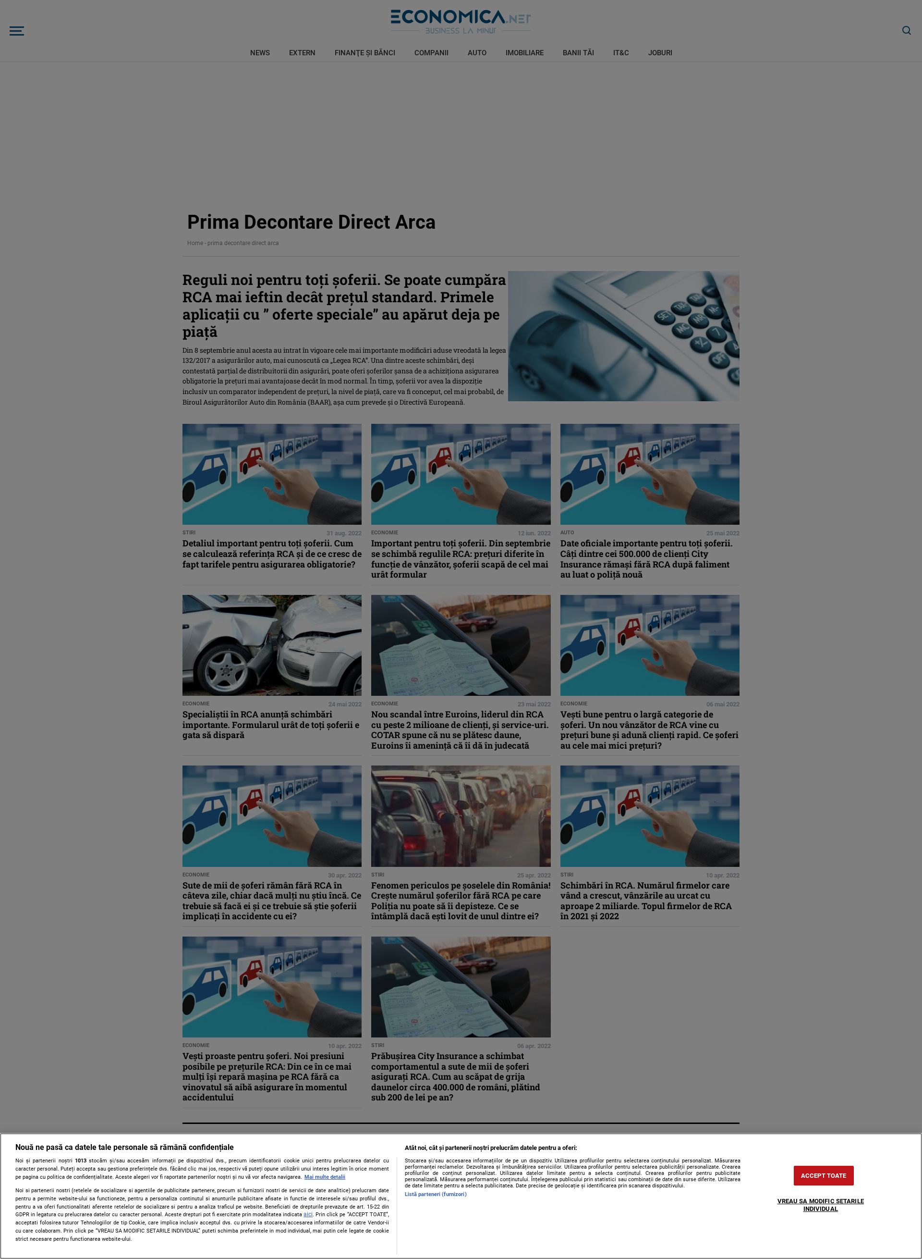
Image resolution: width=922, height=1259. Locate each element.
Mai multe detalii (324, 1177)
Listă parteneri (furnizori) (436, 1194)
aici (308, 1214)
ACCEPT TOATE (824, 1175)
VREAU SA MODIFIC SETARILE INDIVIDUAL (820, 1205)
